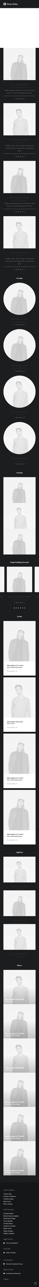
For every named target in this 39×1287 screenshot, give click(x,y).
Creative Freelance (9, 1196)
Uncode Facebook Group (14, 1264)
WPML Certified (8, 1233)
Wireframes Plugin (9, 1218)
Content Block (8, 1223)
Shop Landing (7, 1204)
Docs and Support (12, 1243)
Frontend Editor (8, 1213)
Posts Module (7, 1221)
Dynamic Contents (9, 1226)
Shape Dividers (8, 1231)
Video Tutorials (11, 1253)
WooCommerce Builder (11, 1216)
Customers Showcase (13, 1273)
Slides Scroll (7, 1228)
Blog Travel (7, 1201)
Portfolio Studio (8, 1199)
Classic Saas (7, 1194)
